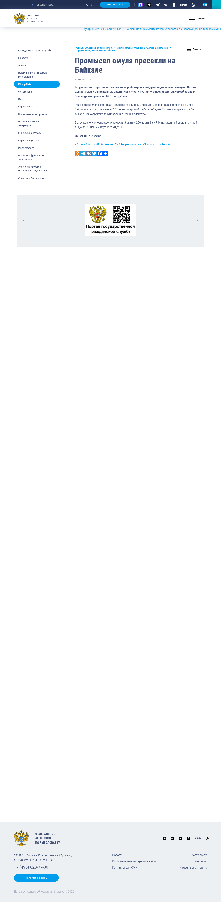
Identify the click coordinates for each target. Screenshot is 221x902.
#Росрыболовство (130, 144)
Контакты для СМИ (124, 867)
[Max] (140, 5)
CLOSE (216, 4)
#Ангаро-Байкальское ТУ (102, 144)
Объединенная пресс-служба (34, 50)
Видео (21, 99)
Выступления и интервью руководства (32, 74)
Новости (23, 58)
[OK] (174, 5)
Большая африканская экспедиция (31, 157)
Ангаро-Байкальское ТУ (159, 48)
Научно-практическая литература (31, 123)
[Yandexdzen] (149, 5)
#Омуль (80, 144)
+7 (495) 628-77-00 (31, 867)
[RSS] (193, 5)
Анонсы (22, 65)
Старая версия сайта (193, 867)
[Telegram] (158, 5)
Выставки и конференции (32, 114)
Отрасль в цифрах (28, 140)
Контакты (200, 861)
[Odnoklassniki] (77, 153)
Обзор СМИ (24, 84)
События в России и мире (32, 178)
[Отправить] (105, 153)
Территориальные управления (130, 48)
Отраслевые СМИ (28, 106)
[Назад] (23, 219)
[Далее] (197, 219)
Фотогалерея (25, 91)
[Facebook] (100, 153)
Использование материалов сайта (134, 861)
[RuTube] (183, 5)
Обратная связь (115, 5)
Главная (79, 48)
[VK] (166, 5)
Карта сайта (199, 855)
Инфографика (26, 148)
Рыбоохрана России (29, 133)
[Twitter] (94, 153)
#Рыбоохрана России (157, 144)
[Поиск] (87, 4)
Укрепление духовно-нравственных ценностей (32, 168)
